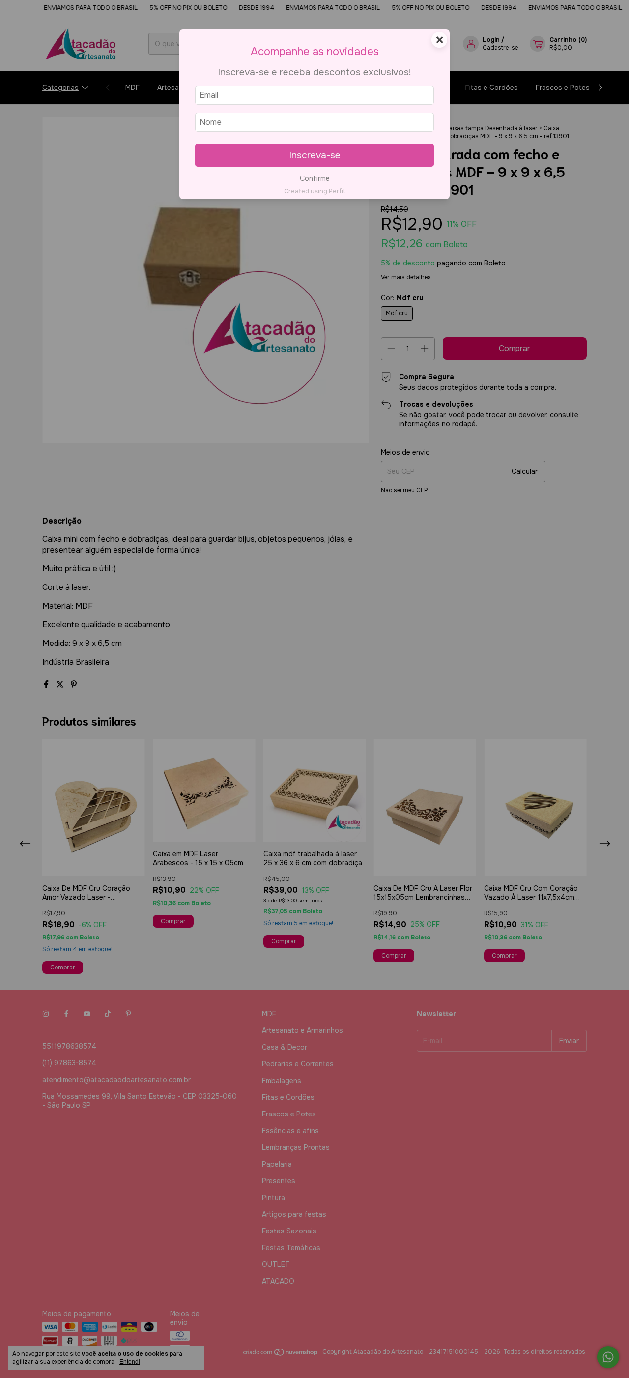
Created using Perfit (314, 191)
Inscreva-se (315, 155)
